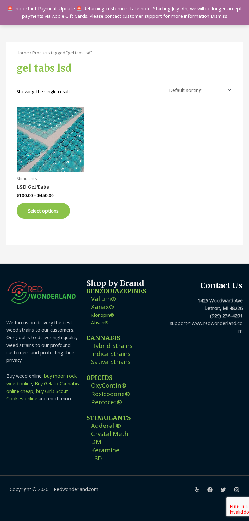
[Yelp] (196, 489)
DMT (98, 442)
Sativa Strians (111, 362)
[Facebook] (210, 489)
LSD (96, 458)
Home (23, 53)
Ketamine (105, 450)
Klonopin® (102, 315)
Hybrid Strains (112, 345)
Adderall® (106, 425)
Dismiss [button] (219, 16)
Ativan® (100, 322)
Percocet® (106, 402)
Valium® (103, 298)
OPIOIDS (99, 378)
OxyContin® (108, 385)
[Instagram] (236, 489)
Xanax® (102, 307)
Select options (43, 210)
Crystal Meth (109, 433)
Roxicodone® (110, 394)
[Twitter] (223, 489)
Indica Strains (111, 353)
